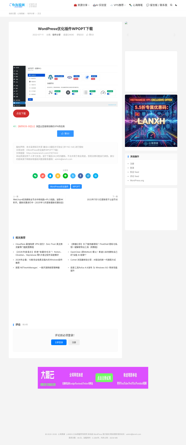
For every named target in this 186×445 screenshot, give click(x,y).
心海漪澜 (17, 5)
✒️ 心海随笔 (136, 5)
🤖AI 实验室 (99, 5)
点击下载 (21, 113)
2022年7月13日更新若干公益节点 (102, 199)
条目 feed (134, 172)
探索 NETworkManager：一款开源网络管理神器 (38, 267)
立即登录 (59, 342)
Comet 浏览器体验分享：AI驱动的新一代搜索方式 (93, 259)
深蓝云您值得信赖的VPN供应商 (50, 126)
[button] (174, 35)
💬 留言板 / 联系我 (156, 5)
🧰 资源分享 (80, 5)
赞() (90, 34)
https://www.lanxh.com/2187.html (42, 153)
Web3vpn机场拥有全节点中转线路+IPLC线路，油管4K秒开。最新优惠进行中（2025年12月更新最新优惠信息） (38, 201)
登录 (132, 168)
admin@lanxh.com (133, 434)
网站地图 (113, 434)
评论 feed (134, 176)
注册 (74, 342)
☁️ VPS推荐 (117, 5)
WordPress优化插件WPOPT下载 (65, 29)
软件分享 (30, 13)
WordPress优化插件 (59, 186)
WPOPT (76, 186)
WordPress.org (137, 180)
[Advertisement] (65, 51)
